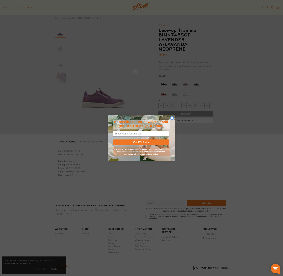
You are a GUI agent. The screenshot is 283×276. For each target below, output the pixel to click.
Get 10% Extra (141, 142)
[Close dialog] (172, 118)
